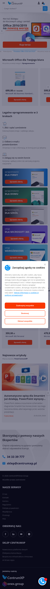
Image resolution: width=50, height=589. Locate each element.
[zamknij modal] (45, 264)
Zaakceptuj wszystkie (25, 305)
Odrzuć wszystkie (25, 321)
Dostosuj (25, 313)
